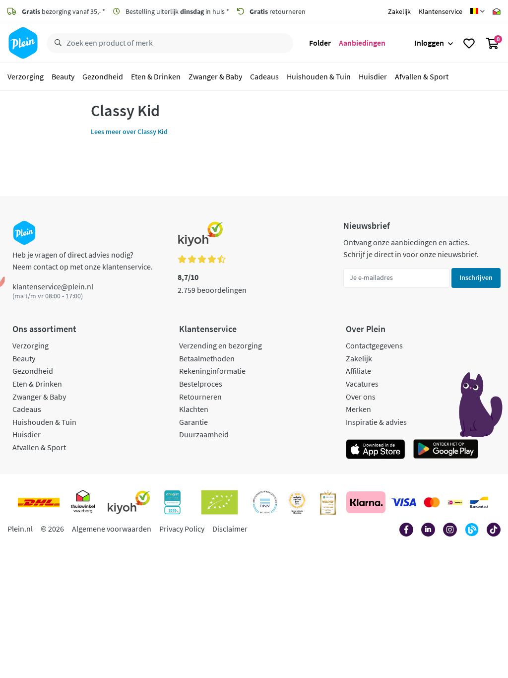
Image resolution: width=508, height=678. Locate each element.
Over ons (361, 397)
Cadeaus (264, 76)
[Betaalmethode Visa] (403, 502)
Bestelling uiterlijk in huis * (176, 11)
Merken (358, 409)
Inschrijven (476, 277)
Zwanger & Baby (215, 76)
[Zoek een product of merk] (56, 43)
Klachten (193, 409)
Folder (320, 43)
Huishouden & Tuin (319, 76)
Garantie (193, 422)
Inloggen (429, 43)
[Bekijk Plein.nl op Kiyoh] (129, 502)
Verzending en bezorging (220, 345)
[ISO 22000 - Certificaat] (265, 502)
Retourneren (200, 397)
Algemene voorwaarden (111, 529)
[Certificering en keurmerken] (219, 502)
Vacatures (362, 384)
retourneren (278, 11)
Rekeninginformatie (212, 371)
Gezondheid (102, 76)
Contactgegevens (374, 345)
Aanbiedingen (362, 43)
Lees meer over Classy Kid (129, 131)
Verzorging (25, 76)
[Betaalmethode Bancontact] (479, 502)
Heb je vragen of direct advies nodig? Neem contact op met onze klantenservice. (82, 260)
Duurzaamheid (204, 434)
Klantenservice (440, 11)
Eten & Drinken (156, 76)
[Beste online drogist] (297, 502)
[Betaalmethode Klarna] (365, 502)
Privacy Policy (181, 529)
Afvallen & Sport (421, 76)
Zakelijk (399, 11)
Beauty (63, 76)
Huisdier (373, 76)
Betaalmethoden (207, 358)
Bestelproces (200, 384)
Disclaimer (230, 529)
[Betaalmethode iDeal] (454, 502)
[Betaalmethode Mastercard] (432, 502)
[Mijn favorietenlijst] (469, 43)
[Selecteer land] (477, 11)
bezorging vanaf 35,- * (63, 11)
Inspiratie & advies (376, 422)
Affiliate (358, 371)
